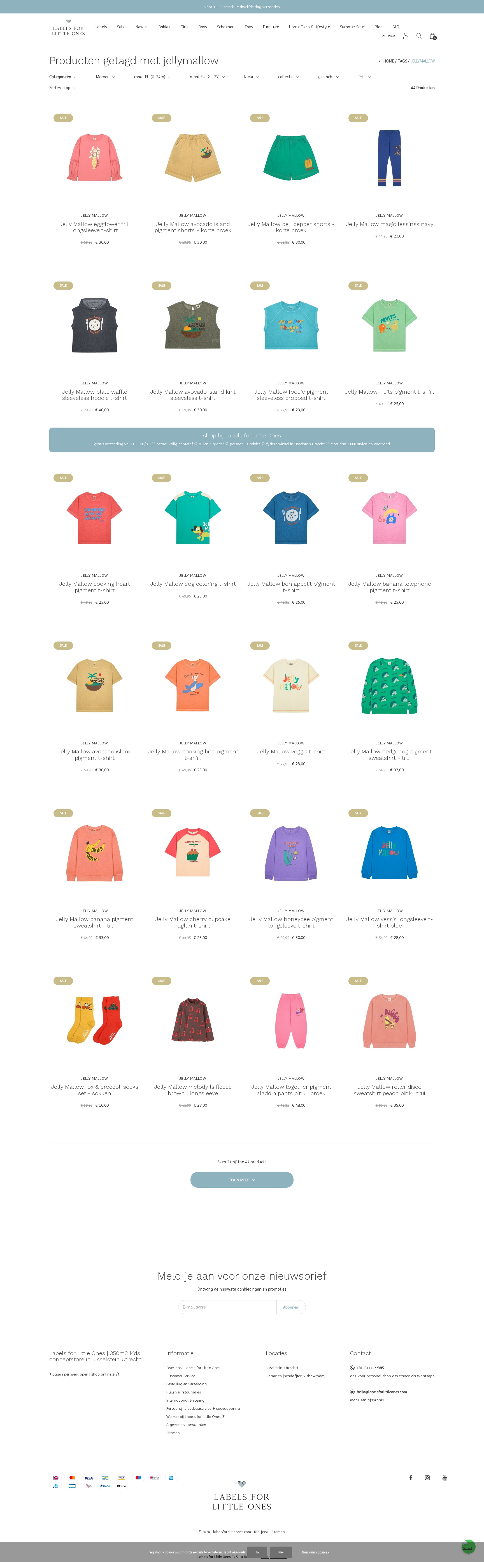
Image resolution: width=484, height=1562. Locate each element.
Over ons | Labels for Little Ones (193, 1367)
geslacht (326, 76)
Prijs (362, 76)
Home (388, 61)
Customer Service (180, 1376)
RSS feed (261, 1532)
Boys (203, 26)
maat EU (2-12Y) (205, 76)
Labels (101, 26)
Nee (280, 1552)
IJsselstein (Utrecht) (282, 1367)
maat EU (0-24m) (149, 76)
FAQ (396, 26)
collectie (286, 76)
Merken (103, 76)
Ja (257, 1552)
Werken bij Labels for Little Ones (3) (195, 1416)
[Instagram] (427, 1477)
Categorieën (60, 76)
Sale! (121, 26)
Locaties (276, 1353)
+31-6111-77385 (370, 1367)
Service (388, 35)
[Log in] (405, 35)
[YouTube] (445, 1477)
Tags (402, 61)
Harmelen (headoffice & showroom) (295, 1376)
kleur (248, 76)
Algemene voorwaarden (186, 1424)
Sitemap (173, 1433)
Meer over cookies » (315, 1552)
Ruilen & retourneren (183, 1392)
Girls (184, 26)
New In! (142, 26)
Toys (249, 26)
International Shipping (185, 1400)
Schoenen (225, 26)
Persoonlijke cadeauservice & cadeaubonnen (203, 1408)
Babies (164, 26)
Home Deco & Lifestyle (309, 26)
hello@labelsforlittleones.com (382, 1392)
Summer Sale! (352, 26)
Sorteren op (59, 87)
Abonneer (291, 1307)
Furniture (271, 26)
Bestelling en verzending (186, 1384)
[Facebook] (410, 1477)
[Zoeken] (419, 35)
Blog (379, 26)
